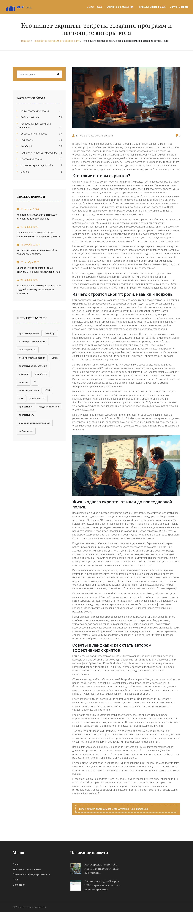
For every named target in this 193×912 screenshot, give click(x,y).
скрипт (91, 809)
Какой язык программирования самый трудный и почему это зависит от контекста (39, 289)
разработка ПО (37, 398)
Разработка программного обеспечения (56, 40)
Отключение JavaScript (119, 6)
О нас (16, 864)
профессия (142, 809)
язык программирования (32, 357)
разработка (41, 374)
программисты (26, 415)
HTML (48, 390)
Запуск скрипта (179, 6)
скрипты (23, 382)
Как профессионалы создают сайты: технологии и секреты (37, 252)
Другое (24, 171)
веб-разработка (27, 349)
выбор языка (26, 431)
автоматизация (120, 809)
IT (35, 382)
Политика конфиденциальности (31, 874)
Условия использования (27, 869)
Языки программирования (34, 111)
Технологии (26, 140)
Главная (25, 40)
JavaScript (26, 146)
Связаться (19, 884)
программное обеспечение (33, 366)
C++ (21, 398)
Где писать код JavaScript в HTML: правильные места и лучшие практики (38, 234)
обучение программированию (34, 423)
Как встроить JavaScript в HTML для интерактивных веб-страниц (37, 216)
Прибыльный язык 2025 (152, 6)
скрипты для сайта (29, 390)
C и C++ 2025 (94, 6)
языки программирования (32, 341)
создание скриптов (48, 406)
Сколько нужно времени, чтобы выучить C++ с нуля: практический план (39, 269)
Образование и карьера (33, 133)
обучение (24, 374)
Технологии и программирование (38, 152)
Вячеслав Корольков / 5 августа (94, 135)
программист (26, 406)
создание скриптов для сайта (36, 165)
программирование (29, 333)
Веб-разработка (29, 117)
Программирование (31, 159)
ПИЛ (15, 879)
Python (54, 357)
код (133, 809)
